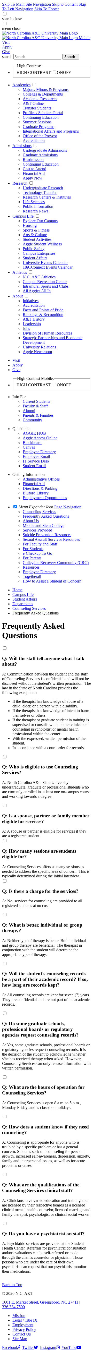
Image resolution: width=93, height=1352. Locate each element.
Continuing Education (41, 117)
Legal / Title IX (24, 1320)
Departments (22, 604)
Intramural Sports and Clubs (45, 286)
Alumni (29, 410)
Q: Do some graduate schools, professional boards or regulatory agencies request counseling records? (40, 1029)
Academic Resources (40, 99)
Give (6, 51)
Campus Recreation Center (45, 281)
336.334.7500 (13, 1307)
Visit (6, 42)
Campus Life (23, 216)
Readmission (33, 159)
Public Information (38, 206)
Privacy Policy (24, 1329)
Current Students (36, 401)
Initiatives (30, 300)
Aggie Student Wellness (42, 244)
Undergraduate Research (43, 188)
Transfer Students (37, 108)
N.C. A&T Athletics (39, 277)
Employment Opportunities (45, 497)
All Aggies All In (37, 291)
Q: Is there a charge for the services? (40, 891)
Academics (21, 85)
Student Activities (37, 239)
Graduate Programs (38, 126)
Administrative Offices (41, 479)
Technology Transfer (40, 192)
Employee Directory (39, 452)
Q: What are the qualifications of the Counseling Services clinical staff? (40, 1187)
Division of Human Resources (47, 333)
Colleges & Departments (43, 94)
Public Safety (33, 248)
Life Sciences (34, 202)
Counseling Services (29, 608)
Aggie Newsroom (37, 351)
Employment (22, 1325)
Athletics (19, 272)
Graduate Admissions (40, 155)
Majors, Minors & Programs (45, 89)
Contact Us (21, 1334)
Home (17, 590)
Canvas (29, 447)
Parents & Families (38, 415)
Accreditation (34, 140)
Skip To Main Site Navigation (26, 4)
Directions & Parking (40, 488)
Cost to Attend (34, 169)
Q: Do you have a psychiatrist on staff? (43, 1233)
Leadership (32, 324)
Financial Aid (34, 173)
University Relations (39, 347)
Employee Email (36, 456)
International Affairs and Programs (51, 131)
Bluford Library (36, 493)
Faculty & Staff (35, 406)
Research (19, 183)
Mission (18, 1315)
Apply (7, 47)
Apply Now (32, 178)
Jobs (26, 328)
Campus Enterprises (39, 253)
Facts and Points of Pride (43, 310)
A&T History (34, 319)
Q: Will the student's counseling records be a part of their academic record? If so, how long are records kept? (45, 979)
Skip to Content (65, 4)
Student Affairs (35, 258)
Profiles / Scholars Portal (43, 112)
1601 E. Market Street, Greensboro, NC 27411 (40, 1302)
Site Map (19, 1339)
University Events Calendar (45, 262)
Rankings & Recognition (43, 314)
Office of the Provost (40, 136)
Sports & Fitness (36, 230)
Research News (35, 211)
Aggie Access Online (40, 438)
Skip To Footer (46, 9)
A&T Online (33, 103)
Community (32, 420)
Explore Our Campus (40, 221)
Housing (30, 225)
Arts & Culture (35, 235)
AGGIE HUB (34, 433)
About (17, 296)
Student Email (34, 466)
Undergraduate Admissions (45, 150)
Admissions (22, 145)
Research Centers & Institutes (47, 197)
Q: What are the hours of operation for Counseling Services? (43, 1090)
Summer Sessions (37, 122)
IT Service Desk (36, 461)
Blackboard (32, 442)
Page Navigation (67, 507)
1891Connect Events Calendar (48, 267)
